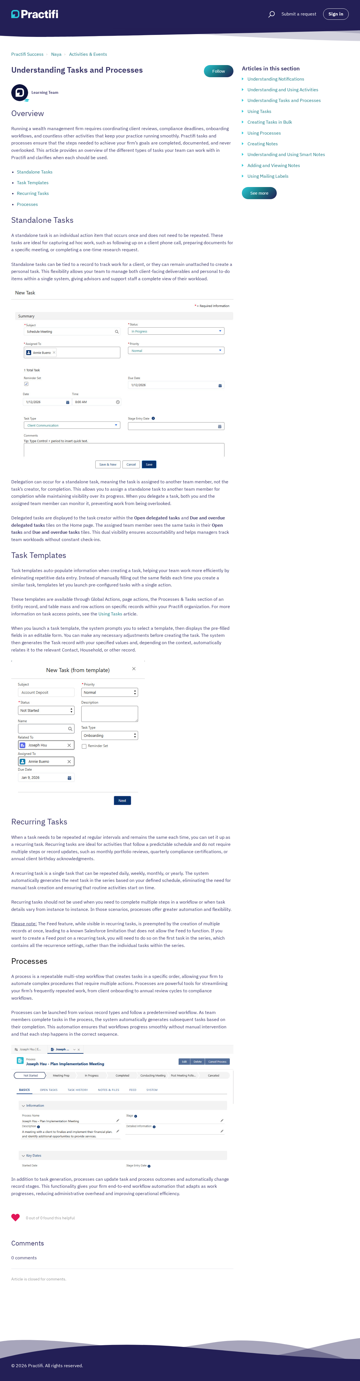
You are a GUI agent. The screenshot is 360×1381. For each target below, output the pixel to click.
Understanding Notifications (276, 79)
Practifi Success (27, 54)
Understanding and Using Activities (283, 89)
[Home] (34, 14)
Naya (56, 54)
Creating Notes (263, 143)
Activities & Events (88, 54)
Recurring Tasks (33, 193)
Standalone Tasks (35, 172)
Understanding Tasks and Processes (284, 100)
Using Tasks (110, 614)
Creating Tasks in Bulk (270, 122)
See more (259, 193)
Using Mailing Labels (268, 176)
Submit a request (299, 14)
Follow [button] (218, 71)
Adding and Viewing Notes (274, 165)
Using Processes (264, 133)
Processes (27, 204)
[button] (269, 14)
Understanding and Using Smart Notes (286, 154)
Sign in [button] (335, 14)
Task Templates (33, 182)
